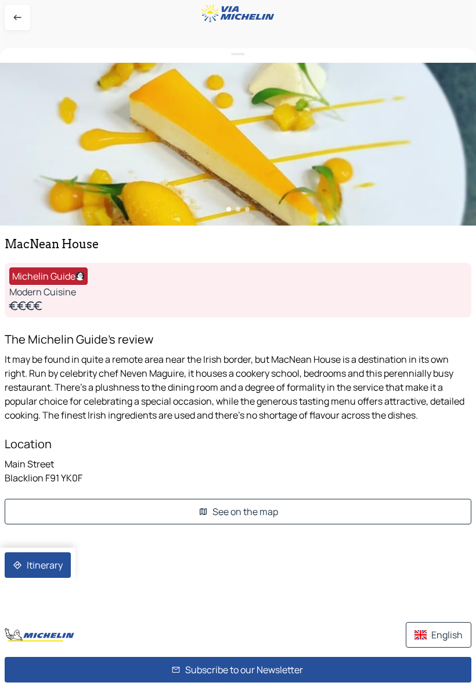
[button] (238, 144)
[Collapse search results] (238, 54)
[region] (238, 144)
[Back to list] (17, 17)
